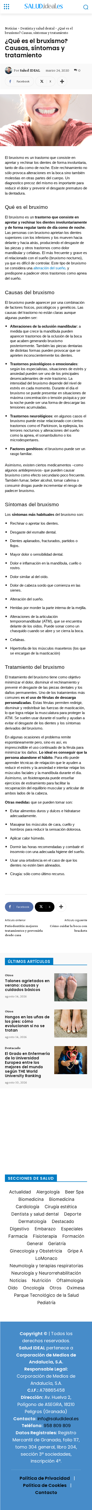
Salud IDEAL (30, 70)
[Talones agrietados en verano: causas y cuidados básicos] (70, 987)
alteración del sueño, (49, 268)
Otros (9, 975)
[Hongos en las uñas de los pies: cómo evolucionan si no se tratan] (70, 1023)
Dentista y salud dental (37, 28)
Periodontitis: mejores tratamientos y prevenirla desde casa (24, 930)
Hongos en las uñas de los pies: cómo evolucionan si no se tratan (27, 1023)
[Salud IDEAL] (9, 70)
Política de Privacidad (45, 1478)
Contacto (46, 1492)
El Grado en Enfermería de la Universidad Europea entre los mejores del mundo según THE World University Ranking (27, 1064)
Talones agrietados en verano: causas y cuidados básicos (27, 985)
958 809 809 (57, 1425)
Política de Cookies (44, 1485)
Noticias (11, 28)
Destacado (13, 1048)
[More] (62, 81)
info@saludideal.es (58, 1419)
